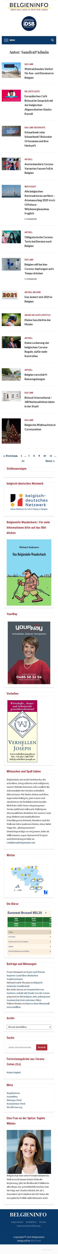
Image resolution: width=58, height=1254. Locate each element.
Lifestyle (45, 315)
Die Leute (29, 91)
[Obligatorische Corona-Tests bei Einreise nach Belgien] (11, 236)
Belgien (37, 292)
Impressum (17, 1222)
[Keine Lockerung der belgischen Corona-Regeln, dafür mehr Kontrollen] (11, 342)
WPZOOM (35, 1240)
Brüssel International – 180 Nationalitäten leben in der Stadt (40, 402)
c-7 (52, 1250)
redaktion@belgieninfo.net (21, 842)
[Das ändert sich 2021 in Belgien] (11, 295)
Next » (50, 461)
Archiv (28, 315)
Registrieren (13, 1093)
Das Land (29, 64)
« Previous (10, 456)
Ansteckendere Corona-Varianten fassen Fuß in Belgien (39, 168)
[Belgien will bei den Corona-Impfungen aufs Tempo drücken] (11, 264)
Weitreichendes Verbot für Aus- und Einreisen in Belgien (39, 73)
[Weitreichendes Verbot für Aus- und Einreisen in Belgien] (11, 70)
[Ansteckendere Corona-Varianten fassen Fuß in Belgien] (11, 163)
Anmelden (12, 1096)
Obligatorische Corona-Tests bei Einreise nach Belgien (39, 242)
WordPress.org (14, 1107)
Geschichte (39, 127)
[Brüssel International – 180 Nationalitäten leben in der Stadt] (11, 396)
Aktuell (29, 159)
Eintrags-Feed (14, 1100)
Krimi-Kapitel (14, 1072)
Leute (37, 91)
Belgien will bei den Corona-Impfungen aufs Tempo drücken (39, 269)
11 (51, 455)
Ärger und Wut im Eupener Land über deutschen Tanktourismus (26, 975)
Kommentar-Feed (16, 1103)
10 (44, 455)
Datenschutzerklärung (29, 1226)
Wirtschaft (30, 186)
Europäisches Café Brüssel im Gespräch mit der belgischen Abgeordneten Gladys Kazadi (39, 105)
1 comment (31, 219)
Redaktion (31, 1222)
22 (22, 460)
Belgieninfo (28, 1214)
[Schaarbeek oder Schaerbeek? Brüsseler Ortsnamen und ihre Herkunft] (11, 131)
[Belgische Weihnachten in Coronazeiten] (11, 431)
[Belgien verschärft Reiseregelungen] (11, 374)
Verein (42, 1222)
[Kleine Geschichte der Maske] (11, 319)
